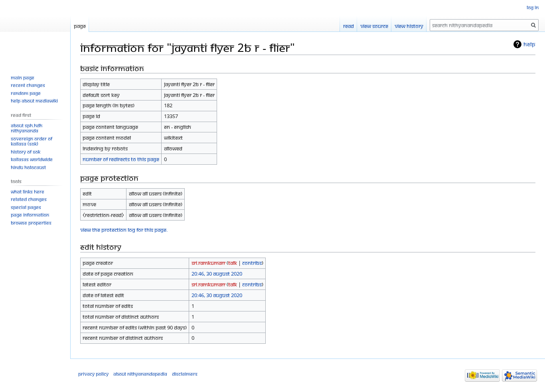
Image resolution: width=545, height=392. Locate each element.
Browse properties (31, 222)
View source (374, 26)
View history (409, 26)
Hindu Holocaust (28, 167)
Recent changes (28, 85)
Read (348, 26)
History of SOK (25, 151)
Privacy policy (93, 373)
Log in (533, 7)
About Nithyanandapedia (140, 373)
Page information (30, 214)
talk (232, 262)
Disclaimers (184, 373)
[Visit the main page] (35, 32)
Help (529, 44)
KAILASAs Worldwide (32, 159)
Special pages (26, 207)
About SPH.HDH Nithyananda (26, 128)
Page (80, 26)
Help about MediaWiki (34, 100)
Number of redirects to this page (121, 159)
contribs (252, 262)
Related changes (29, 199)
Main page (22, 77)
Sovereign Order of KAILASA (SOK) (31, 141)
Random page (26, 93)
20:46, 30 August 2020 (217, 273)
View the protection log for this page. (124, 229)
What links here (27, 191)
